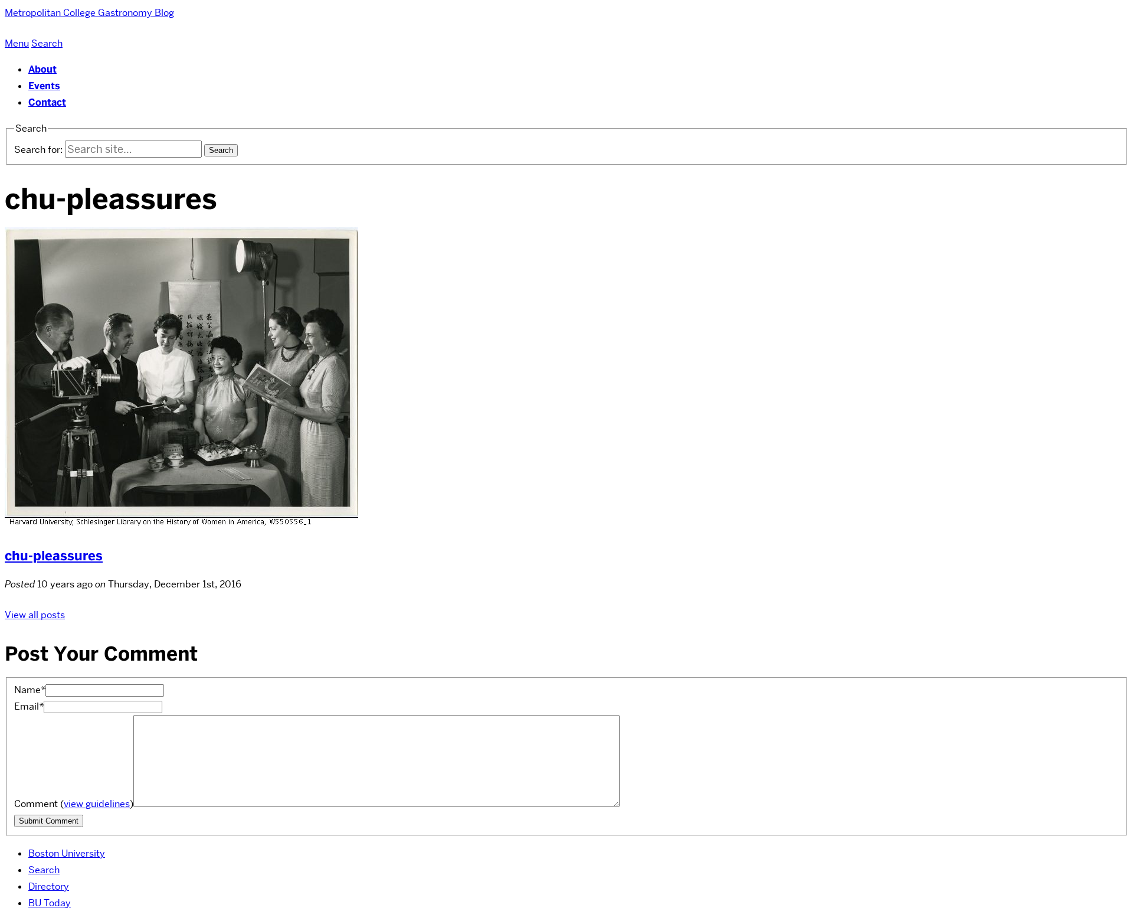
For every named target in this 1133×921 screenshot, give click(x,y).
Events (44, 86)
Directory (48, 886)
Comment (73, 804)
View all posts (35, 615)
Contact (47, 102)
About (42, 69)
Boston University (66, 853)
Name (29, 690)
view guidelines (97, 804)
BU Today (49, 903)
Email (29, 706)
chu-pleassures (54, 555)
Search (44, 870)
